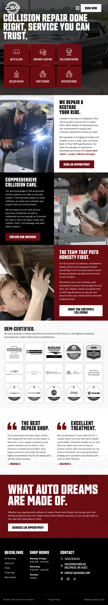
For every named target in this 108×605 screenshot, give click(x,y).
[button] (78, 8)
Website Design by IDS (94, 599)
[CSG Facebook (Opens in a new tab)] (62, 579)
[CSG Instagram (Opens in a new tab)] (68, 579)
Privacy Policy (54, 599)
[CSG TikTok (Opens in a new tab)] (75, 579)
